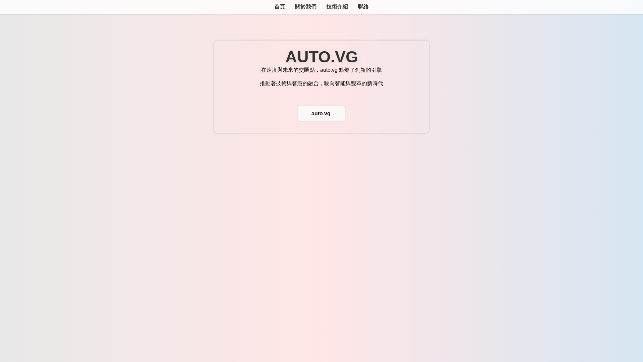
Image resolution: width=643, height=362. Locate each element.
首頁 (279, 6)
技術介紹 (337, 6)
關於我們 (305, 6)
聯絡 (363, 6)
